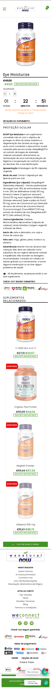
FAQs (25, 597)
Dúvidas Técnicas (25, 601)
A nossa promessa (25, 574)
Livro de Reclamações (25, 580)
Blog (25, 604)
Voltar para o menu (27, 544)
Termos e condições (25, 607)
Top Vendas (25, 594)
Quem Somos (25, 571)
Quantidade (8, 89)
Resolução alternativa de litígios (25, 583)
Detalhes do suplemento (16, 121)
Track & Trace (26, 662)
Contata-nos (25, 577)
